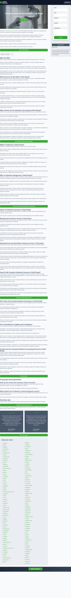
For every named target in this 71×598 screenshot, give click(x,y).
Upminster (27, 563)
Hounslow (5, 499)
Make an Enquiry (35, 569)
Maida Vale (5, 466)
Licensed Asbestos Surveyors (11, 30)
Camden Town (6, 507)
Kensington (5, 476)
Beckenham (27, 524)
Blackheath (27, 510)
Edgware (5, 519)
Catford (27, 505)
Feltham (5, 544)
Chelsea (5, 501)
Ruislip (4, 534)
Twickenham (6, 511)
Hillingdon (5, 532)
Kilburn (4, 462)
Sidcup (26, 543)
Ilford (26, 532)
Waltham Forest (28, 493)
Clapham (5, 540)
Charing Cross (6, 528)
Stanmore (5, 521)
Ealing (4, 445)
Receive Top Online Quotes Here (24, 297)
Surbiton (27, 456)
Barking (27, 534)
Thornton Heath (28, 485)
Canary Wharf (28, 475)
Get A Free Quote (24, 435)
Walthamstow (28, 501)
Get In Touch (61, 44)
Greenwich (27, 489)
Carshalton (27, 497)
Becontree (27, 547)
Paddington (5, 486)
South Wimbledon (7, 557)
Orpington (27, 553)
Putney (4, 497)
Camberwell (27, 446)
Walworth (27, 442)
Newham (27, 522)
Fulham (4, 487)
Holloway (5, 536)
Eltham (26, 536)
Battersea (5, 513)
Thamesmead (28, 540)
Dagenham (27, 551)
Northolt (5, 478)
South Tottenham (29, 454)
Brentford (5, 460)
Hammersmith (6, 456)
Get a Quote (24, 19)
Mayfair (4, 505)
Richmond (5, 493)
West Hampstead (7, 468)
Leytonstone (28, 508)
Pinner (4, 523)
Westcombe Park (29, 516)
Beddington (27, 507)
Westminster (6, 530)
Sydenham (27, 487)
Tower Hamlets (28, 470)
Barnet (4, 561)
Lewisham (27, 499)
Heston (4, 495)
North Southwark (6, 542)
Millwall (26, 477)
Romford (27, 557)
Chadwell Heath (28, 549)
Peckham (27, 464)
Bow (26, 471)
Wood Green (6, 559)
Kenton (4, 474)
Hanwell (5, 454)
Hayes (4, 517)
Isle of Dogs (27, 483)
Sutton (26, 503)
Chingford (27, 526)
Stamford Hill (28, 450)
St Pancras (5, 524)
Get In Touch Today (23, 50)
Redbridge (27, 528)
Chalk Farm (5, 503)
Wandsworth (5, 515)
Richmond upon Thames (8, 491)
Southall (5, 484)
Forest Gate (27, 512)
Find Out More (24, 376)
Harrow (4, 470)
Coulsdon (27, 538)
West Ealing (5, 449)
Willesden (5, 447)
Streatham (27, 452)
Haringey (5, 550)
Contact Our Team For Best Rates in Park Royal (24, 206)
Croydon (27, 518)
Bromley (27, 473)
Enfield (26, 495)
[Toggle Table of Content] (11, 54)
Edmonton (27, 479)
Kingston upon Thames (8, 548)
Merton (26, 448)
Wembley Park (6, 453)
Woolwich (27, 530)
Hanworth (5, 546)
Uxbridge (27, 444)
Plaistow (27, 514)
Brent (4, 480)
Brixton (4, 556)
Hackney (27, 462)
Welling (27, 541)
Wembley (5, 443)
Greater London (28, 520)
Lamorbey (27, 545)
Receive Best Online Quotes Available (24, 141)
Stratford (27, 491)
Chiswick (5, 451)
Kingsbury (5, 464)
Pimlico (4, 526)
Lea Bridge (27, 468)
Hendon (5, 482)
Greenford (5, 458)
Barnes (4, 472)
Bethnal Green (28, 460)
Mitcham (27, 466)
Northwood (5, 552)
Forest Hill (27, 481)
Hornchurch (27, 561)
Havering (27, 559)
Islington (5, 538)
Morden (27, 458)
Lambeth (5, 554)
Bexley (26, 555)
